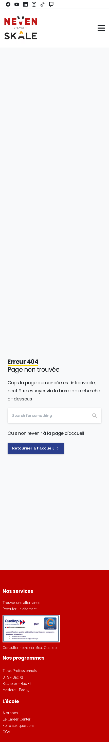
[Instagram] (34, 4)
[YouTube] (16, 4)
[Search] (94, 415)
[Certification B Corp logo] (31, 628)
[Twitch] (51, 4)
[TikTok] (42, 4)
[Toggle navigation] (101, 28)
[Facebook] (8, 4)
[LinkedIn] (25, 4)
